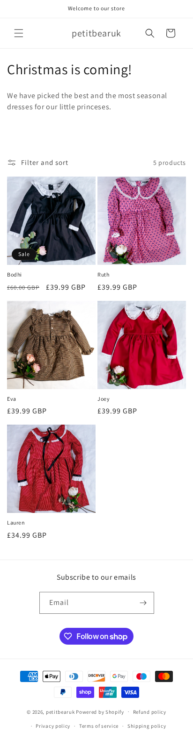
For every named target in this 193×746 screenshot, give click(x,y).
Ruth (103, 274)
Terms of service (99, 726)
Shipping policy (146, 726)
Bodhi (14, 274)
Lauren (16, 522)
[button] (18, 33)
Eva (11, 398)
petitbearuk (60, 711)
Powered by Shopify (100, 711)
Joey (103, 398)
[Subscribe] (143, 603)
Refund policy (149, 712)
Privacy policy (53, 726)
